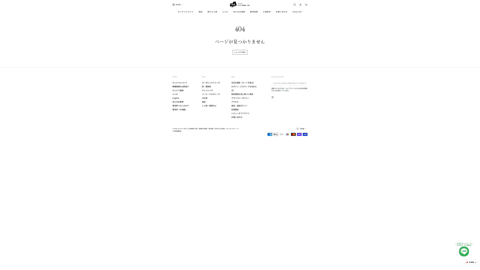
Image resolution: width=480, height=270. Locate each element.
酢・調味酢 (206, 86)
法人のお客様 (177, 101)
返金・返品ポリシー (239, 105)
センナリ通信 (177, 90)
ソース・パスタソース (211, 94)
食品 (204, 101)
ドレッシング (207, 90)
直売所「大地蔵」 (179, 109)
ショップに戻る (240, 52)
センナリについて (179, 82)
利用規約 (235, 109)
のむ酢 (205, 98)
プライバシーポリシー (240, 98)
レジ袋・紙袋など (209, 105)
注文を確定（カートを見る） (243, 82)
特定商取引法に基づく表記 (242, 94)
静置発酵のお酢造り (180, 86)
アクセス (234, 101)
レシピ (175, 94)
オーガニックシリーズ (211, 82)
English (175, 98)
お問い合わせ (236, 117)
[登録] (306, 83)
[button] (295, 4)
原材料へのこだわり (180, 105)
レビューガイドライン (240, 113)
